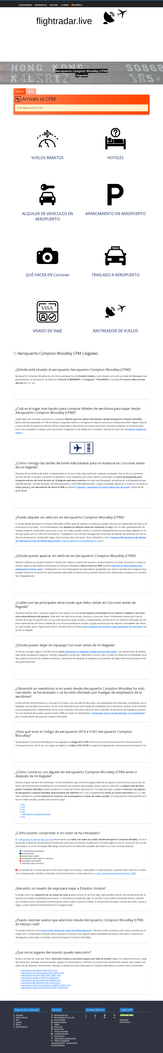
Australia (19, 1015)
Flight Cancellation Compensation (60, 1041)
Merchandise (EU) (60, 1015)
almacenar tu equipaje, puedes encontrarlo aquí (90, 651)
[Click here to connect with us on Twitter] (114, 1015)
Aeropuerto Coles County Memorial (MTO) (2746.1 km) (46, 985)
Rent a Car (58, 1027)
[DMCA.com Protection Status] (127, 1016)
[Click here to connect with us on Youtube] (95, 1015)
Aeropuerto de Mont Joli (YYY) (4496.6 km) (40, 977)
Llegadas (19, 91)
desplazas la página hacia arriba (36, 839)
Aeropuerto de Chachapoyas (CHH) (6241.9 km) (42, 973)
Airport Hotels (59, 1020)
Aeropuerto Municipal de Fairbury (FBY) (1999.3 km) (44, 987)
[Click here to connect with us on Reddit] (104, 1017)
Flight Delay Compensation (65, 1038)
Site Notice (124, 1020)
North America (21, 1027)
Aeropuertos (41, 5)
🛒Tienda (64, 5)
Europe (18, 1022)
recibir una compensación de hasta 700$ (115, 873)
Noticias (54, 5)
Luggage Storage (61, 1033)
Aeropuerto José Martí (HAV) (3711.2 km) (39, 970)
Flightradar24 (25, 5)
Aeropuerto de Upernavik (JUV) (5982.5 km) (40, 980)
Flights (57, 1024)
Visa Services (59, 1036)
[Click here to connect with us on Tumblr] (95, 1017)
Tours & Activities (61, 1031)
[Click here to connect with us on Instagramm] (86, 1017)
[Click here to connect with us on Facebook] (85, 1015)
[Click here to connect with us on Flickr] (104, 1015)
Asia (17, 1020)
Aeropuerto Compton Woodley (36, 814)
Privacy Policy (125, 1022)
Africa (18, 1024)
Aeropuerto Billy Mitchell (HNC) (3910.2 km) (40, 982)
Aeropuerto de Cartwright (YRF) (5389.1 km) (41, 975)
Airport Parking (60, 1022)
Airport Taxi (58, 1029)
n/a (23, 804)
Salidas (31, 91)
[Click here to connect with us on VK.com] (114, 1017)
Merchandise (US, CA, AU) (63, 1017)
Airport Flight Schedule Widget (64, 1044)
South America (21, 1017)
